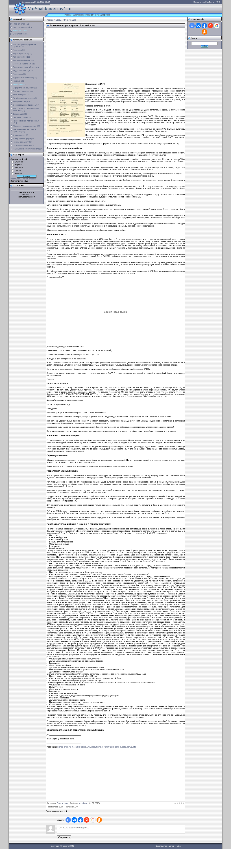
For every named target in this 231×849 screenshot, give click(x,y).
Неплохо (19, 167)
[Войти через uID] (68, 820)
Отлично (19, 162)
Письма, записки (21, 91)
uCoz (179, 846)
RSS (218, 2)
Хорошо (18, 165)
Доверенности (19, 101)
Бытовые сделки (20, 117)
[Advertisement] (104, 54)
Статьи (59, 20)
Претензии (18, 74)
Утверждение (19, 135)
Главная (67, 15)
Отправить (64, 837)
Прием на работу (21, 142)
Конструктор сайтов (165, 846)
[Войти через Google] (93, 820)
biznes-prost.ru (64, 747)
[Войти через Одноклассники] (99, 820)
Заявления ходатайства (24, 67)
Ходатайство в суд (21, 71)
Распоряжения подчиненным (26, 121)
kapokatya (83, 803)
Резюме (16, 81)
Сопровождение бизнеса (24, 105)
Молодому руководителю (24, 126)
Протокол (17, 50)
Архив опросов (29, 179)
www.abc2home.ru (95, 747)
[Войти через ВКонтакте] (74, 820)
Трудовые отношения (23, 77)
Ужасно (18, 173)
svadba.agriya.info (128, 747)
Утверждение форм (22, 138)
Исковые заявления (22, 64)
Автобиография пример (24, 98)
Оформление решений (23, 88)
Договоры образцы (21, 60)
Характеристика (20, 53)
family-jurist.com (111, 747)
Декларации (18, 114)
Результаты (15, 179)
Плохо (18, 170)
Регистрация (98, 15)
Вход (107, 15)
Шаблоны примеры (82, 15)
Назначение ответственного (26, 149)
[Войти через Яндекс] (86, 820)
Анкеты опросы (20, 95)
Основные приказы (22, 145)
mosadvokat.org (79, 747)
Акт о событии (19, 57)
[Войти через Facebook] (80, 820)
